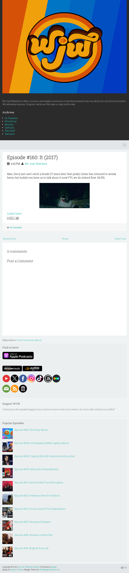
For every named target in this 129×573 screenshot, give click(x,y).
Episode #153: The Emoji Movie (31, 429)
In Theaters (11, 118)
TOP (125, 567)
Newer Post (9, 238)
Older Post (120, 238)
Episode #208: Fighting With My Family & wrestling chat (44, 456)
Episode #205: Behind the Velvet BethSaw (36, 469)
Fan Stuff (10, 130)
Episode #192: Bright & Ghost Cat (31, 548)
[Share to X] (14, 218)
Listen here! (14, 213)
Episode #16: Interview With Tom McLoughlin (38, 482)
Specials (9, 127)
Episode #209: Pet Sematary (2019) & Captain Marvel (41, 443)
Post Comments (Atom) (29, 340)
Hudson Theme (17, 569)
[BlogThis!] (11, 218)
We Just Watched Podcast (28, 567)
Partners (10, 133)
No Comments (16, 227)
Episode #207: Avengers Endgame (32, 521)
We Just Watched (36, 163)
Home (65, 238)
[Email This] (8, 218)
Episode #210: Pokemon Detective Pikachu (37, 495)
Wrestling (10, 121)
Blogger (54, 567)
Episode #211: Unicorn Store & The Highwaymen (40, 508)
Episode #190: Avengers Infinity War (33, 534)
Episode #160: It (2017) (32, 157)
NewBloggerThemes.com (49, 569)
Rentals (9, 124)
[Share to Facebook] (17, 218)
